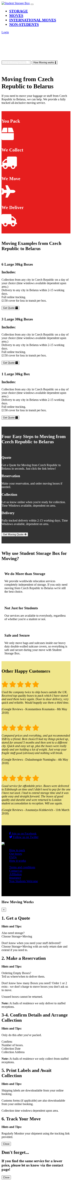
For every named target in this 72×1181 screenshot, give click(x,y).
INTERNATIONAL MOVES (32, 20)
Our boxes (15, 853)
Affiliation (15, 874)
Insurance (15, 877)
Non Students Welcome (23, 881)
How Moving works (44, 62)
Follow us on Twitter (25, 837)
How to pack (17, 850)
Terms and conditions (22, 867)
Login (5, 32)
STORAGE (18, 11)
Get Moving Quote (13, 534)
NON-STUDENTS (24, 24)
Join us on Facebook (23, 833)
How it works (17, 860)
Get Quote (9, 307)
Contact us (15, 870)
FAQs (13, 857)
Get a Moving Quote (14, 62)
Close (6, 1143)
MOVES (16, 15)
